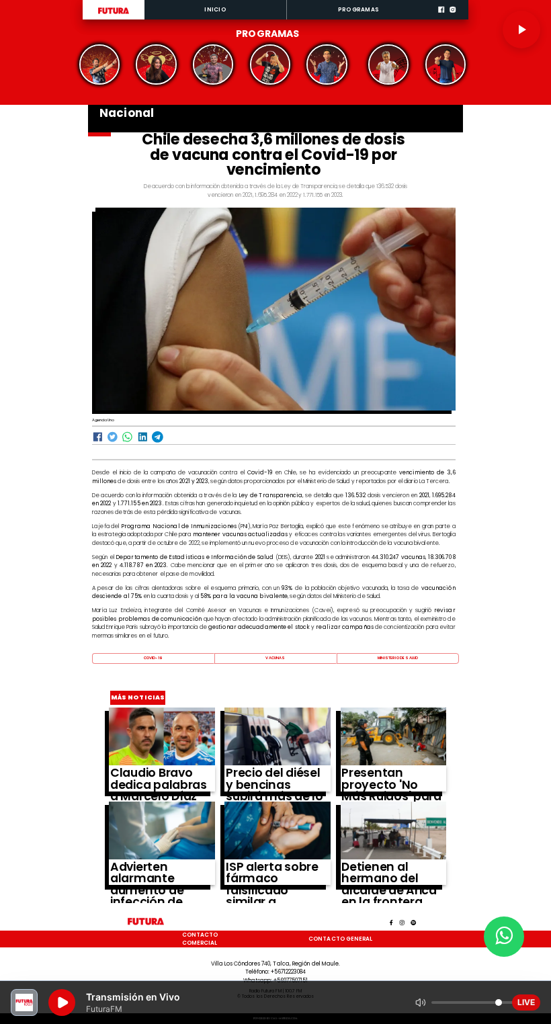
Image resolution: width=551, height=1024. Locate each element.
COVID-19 (153, 657)
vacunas (275, 657)
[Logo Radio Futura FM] (113, 14)
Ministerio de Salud (398, 657)
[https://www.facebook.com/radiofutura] (441, 18)
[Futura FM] (100, 64)
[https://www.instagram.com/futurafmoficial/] (452, 18)
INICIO (215, 9)
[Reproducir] (521, 29)
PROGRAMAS (358, 9)
